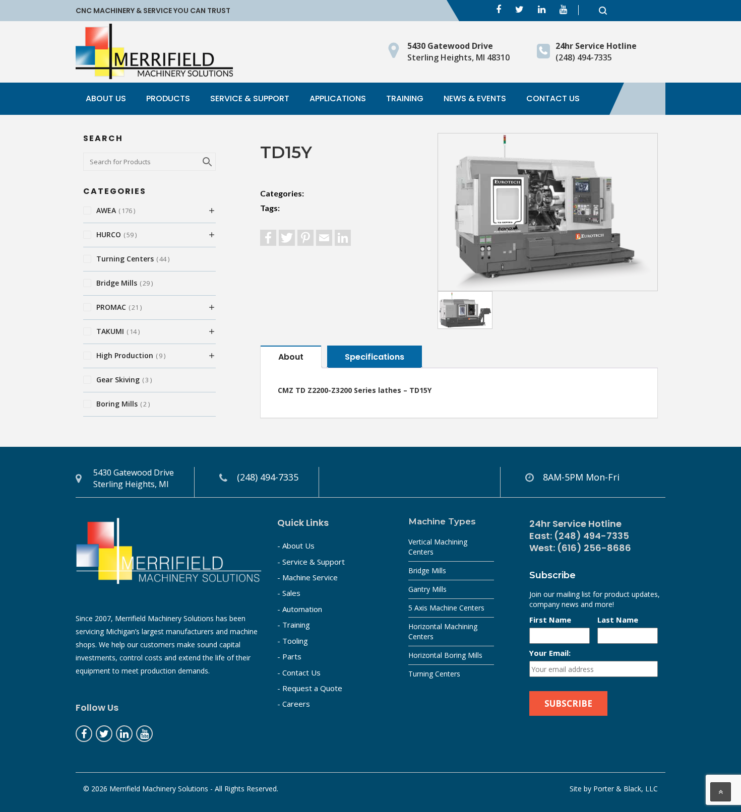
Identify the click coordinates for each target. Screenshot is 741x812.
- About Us (296, 545)
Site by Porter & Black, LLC (614, 788)
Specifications (374, 357)
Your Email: (550, 653)
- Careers (293, 704)
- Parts (289, 656)
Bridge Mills (427, 570)
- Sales (288, 593)
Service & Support (249, 98)
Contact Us (553, 98)
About (290, 357)
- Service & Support (311, 562)
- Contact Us (299, 672)
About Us (106, 98)
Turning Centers (434, 674)
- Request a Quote (309, 688)
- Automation (299, 609)
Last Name (617, 620)
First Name (550, 620)
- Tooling (292, 641)
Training (404, 98)
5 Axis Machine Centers (446, 608)
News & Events (475, 98)
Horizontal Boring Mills (445, 655)
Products (168, 98)
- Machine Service (307, 577)
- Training (293, 625)
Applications (338, 98)
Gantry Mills (427, 589)
